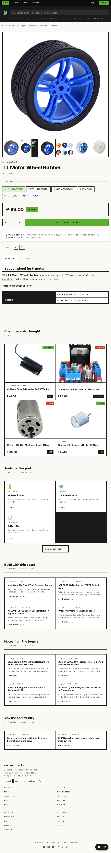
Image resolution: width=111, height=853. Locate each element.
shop (4, 26)
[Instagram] (48, 847)
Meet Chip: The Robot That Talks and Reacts (30, 585)
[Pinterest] (67, 847)
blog (6, 821)
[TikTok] (58, 847)
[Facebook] (44, 847)
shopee (60, 817)
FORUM (35, 3)
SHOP (5, 3)
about (8, 781)
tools (7, 792)
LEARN (16, 3)
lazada (60, 821)
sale (6, 805)
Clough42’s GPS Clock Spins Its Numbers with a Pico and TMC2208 (28, 663)
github (32, 781)
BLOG (25, 3)
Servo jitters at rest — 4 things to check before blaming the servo (27, 739)
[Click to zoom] (55, 85)
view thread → (14, 745)
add (49, 396)
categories (9, 796)
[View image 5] (82, 148)
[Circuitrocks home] (5, 13)
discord (8, 830)
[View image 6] (99, 148)
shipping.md (27, 258)
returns (61, 800)
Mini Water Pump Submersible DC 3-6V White (28, 389)
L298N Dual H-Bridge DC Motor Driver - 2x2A (78, 389)
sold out (99, 396)
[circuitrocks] (3, 8)
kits (6, 800)
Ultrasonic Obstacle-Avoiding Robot (76, 611)
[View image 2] (29, 148)
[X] (62, 847)
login (93, 3)
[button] (11, 18)
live (41, 781)
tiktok (60, 825)
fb (22, 247)
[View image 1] (11, 148)
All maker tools (55, 549)
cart (103, 3)
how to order (63, 792)
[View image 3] (46, 148)
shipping (61, 796)
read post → (14, 676)
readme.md (10, 258)
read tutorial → (16, 596)
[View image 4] (64, 148)
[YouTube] (53, 847)
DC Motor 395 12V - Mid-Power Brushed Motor (28, 445)
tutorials (9, 817)
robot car (8, 279)
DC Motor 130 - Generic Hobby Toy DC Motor (78, 445)
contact (61, 805)
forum (7, 825)
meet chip (20, 781)
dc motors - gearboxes (20, 26)
